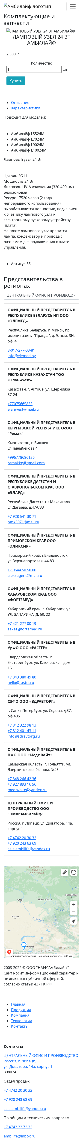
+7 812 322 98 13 (22, 725)
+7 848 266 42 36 (22, 778)
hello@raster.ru (21, 682)
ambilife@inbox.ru (20, 1136)
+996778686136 (21, 457)
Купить (15, 80)
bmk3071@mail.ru (23, 521)
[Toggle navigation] (72, 6)
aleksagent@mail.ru (25, 575)
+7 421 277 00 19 (22, 623)
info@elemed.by (22, 355)
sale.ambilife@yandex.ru (29, 848)
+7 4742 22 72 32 (18, 1126)
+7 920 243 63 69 (22, 843)
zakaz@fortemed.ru (25, 629)
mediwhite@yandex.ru (27, 789)
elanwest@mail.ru (23, 409)
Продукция (21, 1009)
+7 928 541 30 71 (22, 516)
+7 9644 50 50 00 (22, 570)
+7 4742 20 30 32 (22, 837)
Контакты (19, 1026)
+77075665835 (20, 403)
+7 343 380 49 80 (22, 677)
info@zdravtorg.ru (24, 736)
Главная (18, 1004)
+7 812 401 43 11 (22, 730)
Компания (20, 1015)
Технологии (21, 1020)
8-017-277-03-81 (21, 350)
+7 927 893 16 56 (22, 784)
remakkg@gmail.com (26, 462)
